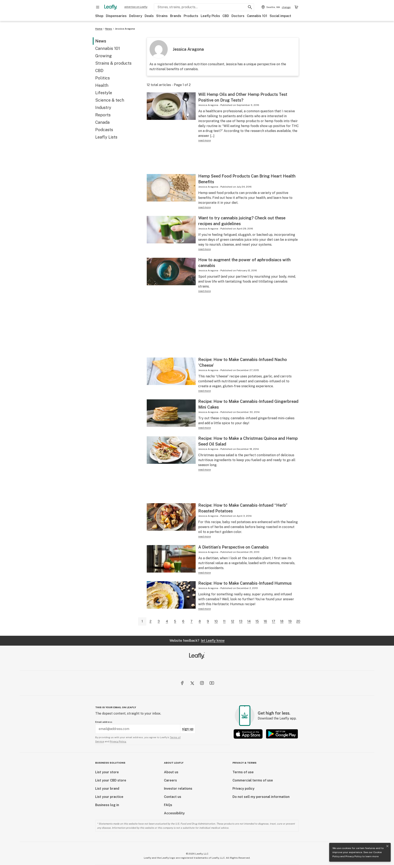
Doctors (237, 16)
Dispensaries (116, 16)
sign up (188, 729)
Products (191, 16)
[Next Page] (305, 621)
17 (273, 621)
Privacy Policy (353, 856)
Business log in (107, 805)
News (108, 28)
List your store (107, 772)
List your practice (109, 797)
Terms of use (243, 772)
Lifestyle (103, 92)
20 (298, 621)
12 (232, 621)
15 (257, 621)
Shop (99, 16)
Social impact (280, 16)
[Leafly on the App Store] (248, 734)
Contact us (172, 797)
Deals (149, 16)
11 (224, 621)
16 (265, 621)
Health (101, 85)
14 (249, 621)
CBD (225, 16)
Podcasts (104, 129)
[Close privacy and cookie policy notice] (387, 846)
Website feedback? (197, 641)
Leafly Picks (210, 16)
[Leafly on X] (192, 683)
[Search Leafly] (250, 7)
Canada (102, 122)
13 (240, 621)
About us (171, 772)
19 (290, 621)
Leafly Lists (106, 137)
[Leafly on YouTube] (212, 683)
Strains (162, 16)
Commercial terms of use (253, 780)
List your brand (107, 789)
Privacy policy (243, 789)
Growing (103, 55)
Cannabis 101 (257, 16)
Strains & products (113, 63)
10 (216, 621)
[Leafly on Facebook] (182, 683)
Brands (175, 16)
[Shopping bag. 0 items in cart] (296, 7)
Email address (103, 722)
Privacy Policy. (118, 741)
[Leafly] (110, 7)
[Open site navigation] (97, 7)
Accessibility (174, 813)
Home (98, 28)
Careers (170, 780)
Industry (103, 107)
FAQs (168, 805)
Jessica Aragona (125, 28)
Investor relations (178, 789)
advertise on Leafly (135, 6)
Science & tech (109, 100)
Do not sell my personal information (261, 797)
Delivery (135, 16)
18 (281, 621)
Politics (102, 78)
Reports (103, 114)
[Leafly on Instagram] (202, 683)
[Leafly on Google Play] (282, 734)
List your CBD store (110, 780)
